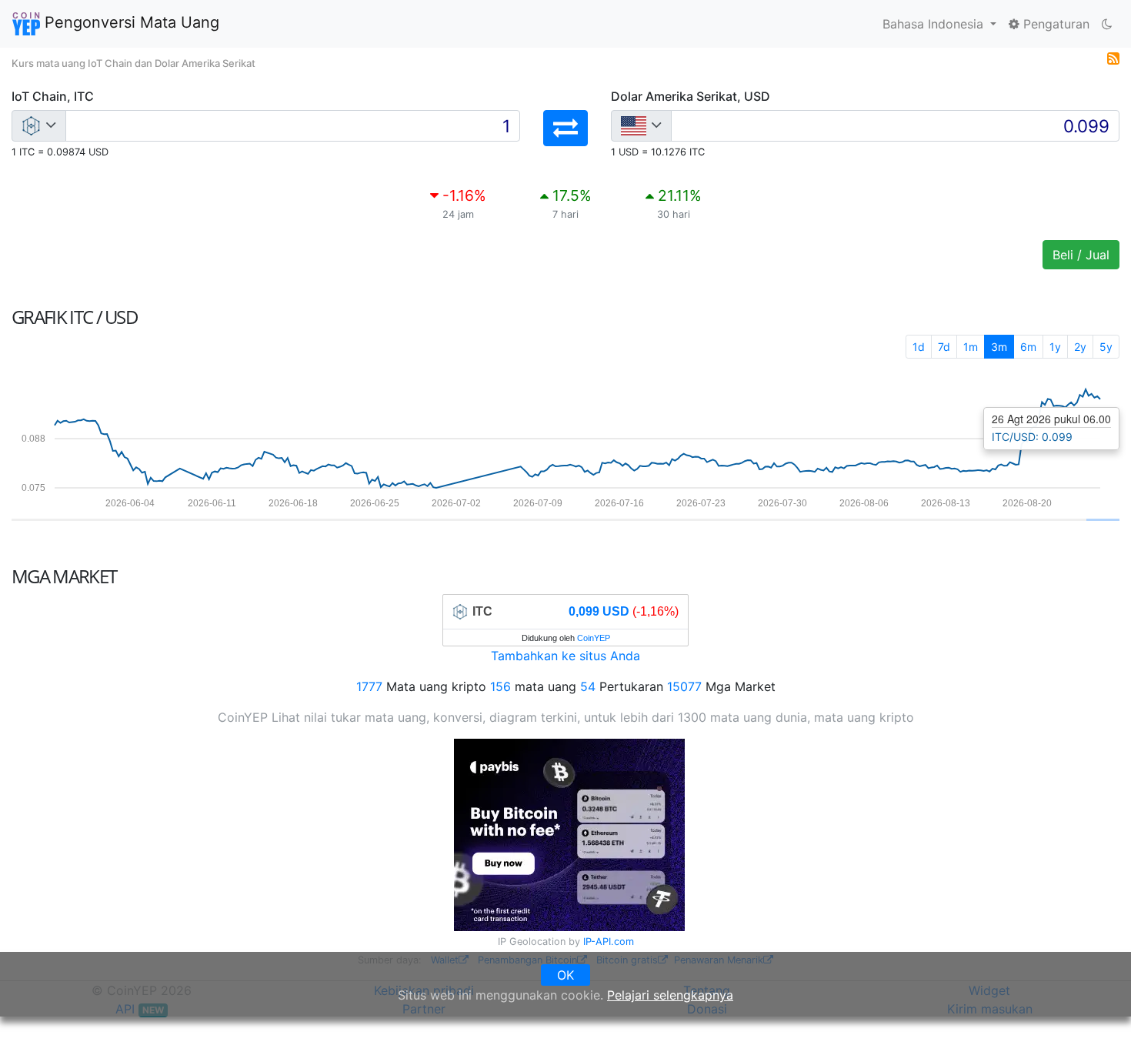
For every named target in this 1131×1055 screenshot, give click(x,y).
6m (1028, 346)
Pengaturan (1054, 24)
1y (1055, 346)
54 (588, 686)
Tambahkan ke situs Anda (565, 655)
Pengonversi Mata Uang (129, 22)
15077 (684, 686)
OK (565, 975)
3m (999, 346)
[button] (565, 128)
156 (500, 686)
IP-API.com (608, 941)
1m (970, 346)
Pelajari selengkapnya (670, 995)
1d (918, 346)
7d (944, 346)
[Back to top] (1097, 1022)
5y (1106, 346)
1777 (369, 686)
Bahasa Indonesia (934, 24)
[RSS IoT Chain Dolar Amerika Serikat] (1113, 57)
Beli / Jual (1081, 254)
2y (1080, 346)
